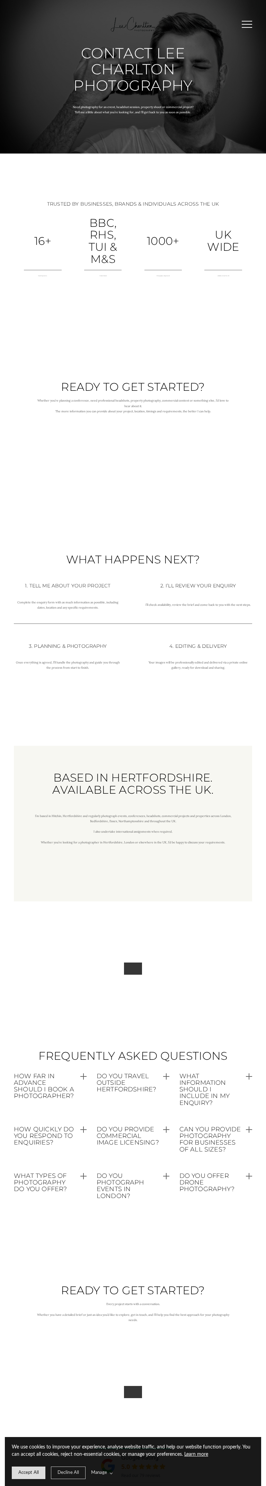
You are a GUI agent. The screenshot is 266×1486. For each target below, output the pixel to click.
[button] (247, 24)
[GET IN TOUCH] (133, 1392)
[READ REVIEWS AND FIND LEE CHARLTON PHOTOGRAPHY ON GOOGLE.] (133, 969)
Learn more (196, 1454)
